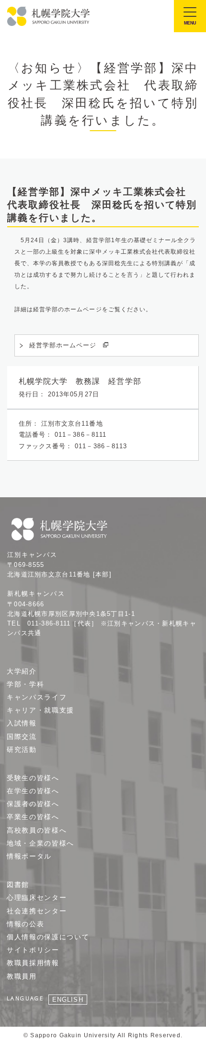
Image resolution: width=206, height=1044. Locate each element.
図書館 (18, 884)
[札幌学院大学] (49, 16)
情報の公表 (25, 924)
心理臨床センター (37, 897)
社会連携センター (37, 911)
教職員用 (22, 976)
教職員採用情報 (33, 963)
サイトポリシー (33, 950)
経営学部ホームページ (62, 345)
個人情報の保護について (48, 937)
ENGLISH (67, 999)
